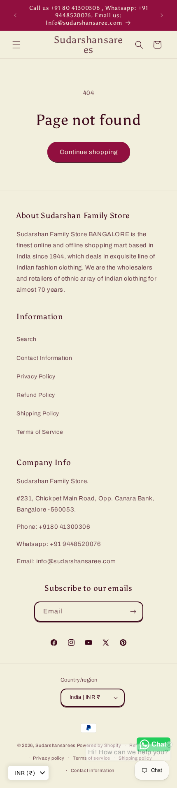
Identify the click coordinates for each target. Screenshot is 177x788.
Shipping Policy (37, 413)
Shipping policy (135, 758)
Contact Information (44, 358)
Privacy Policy (35, 376)
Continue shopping (89, 152)
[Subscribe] (133, 611)
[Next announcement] (162, 15)
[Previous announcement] (15, 15)
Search (26, 339)
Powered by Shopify (99, 745)
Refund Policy (35, 395)
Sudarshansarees (55, 745)
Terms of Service (39, 432)
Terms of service (91, 758)
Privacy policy (49, 758)
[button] (16, 45)
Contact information (92, 770)
